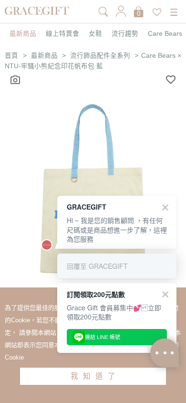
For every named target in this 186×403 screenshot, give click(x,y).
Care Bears (165, 34)
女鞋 (95, 34)
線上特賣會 (62, 34)
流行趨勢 (125, 34)
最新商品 (23, 34)
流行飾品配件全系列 (100, 55)
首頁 (11, 55)
